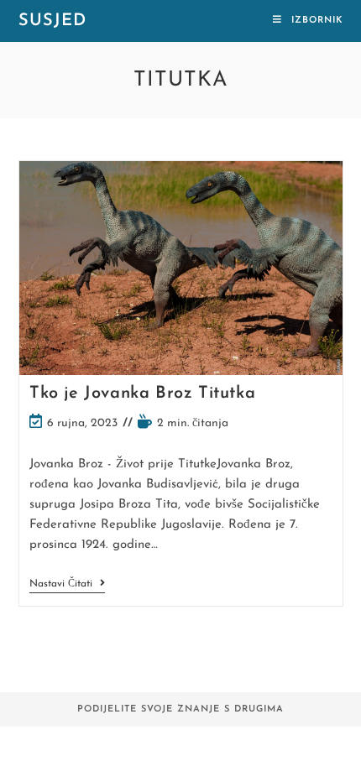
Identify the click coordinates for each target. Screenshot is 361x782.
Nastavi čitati (67, 585)
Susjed (52, 21)
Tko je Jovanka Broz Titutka (142, 393)
